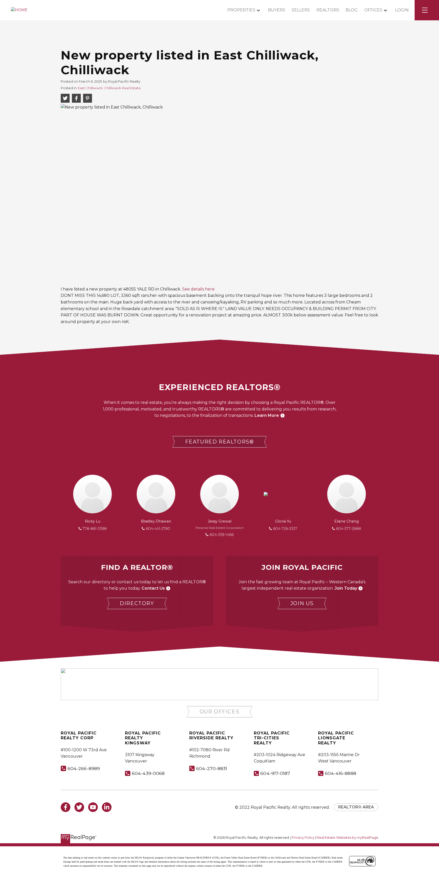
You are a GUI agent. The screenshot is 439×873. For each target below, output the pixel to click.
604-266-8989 (84, 768)
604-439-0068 (148, 773)
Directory (137, 603)
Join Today (346, 588)
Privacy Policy (303, 837)
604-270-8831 (211, 768)
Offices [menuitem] (373, 10)
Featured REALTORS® (219, 442)
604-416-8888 (340, 773)
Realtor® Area (356, 807)
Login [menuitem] (402, 10)
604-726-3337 (285, 528)
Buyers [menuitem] (276, 10)
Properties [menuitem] (241, 10)
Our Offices (220, 712)
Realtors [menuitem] (328, 10)
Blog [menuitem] (352, 10)
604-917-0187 (275, 773)
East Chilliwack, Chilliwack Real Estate (109, 88)
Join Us (302, 603)
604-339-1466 (222, 534)
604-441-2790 (158, 528)
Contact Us (153, 588)
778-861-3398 (95, 528)
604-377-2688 (348, 528)
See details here (198, 289)
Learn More (267, 415)
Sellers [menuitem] (301, 10)
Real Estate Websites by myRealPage (347, 837)
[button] (220, 442)
